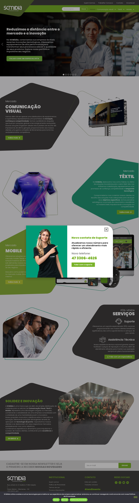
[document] (69, 251)
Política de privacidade (78, 500)
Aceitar (56, 500)
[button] (106, 229)
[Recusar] (135, 497)
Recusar (65, 500)
